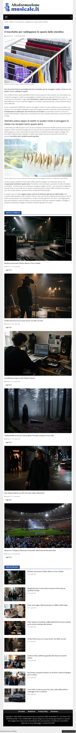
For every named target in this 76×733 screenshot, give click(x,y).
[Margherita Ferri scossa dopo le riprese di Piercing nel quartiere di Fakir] (14, 594)
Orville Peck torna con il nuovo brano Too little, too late (23, 321)
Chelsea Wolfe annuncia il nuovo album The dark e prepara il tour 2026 (29, 436)
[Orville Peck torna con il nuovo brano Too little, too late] (38, 296)
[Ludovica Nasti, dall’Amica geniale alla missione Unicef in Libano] (14, 662)
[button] (71, 17)
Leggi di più (8, 270)
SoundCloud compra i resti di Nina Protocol (19, 378)
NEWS (6, 27)
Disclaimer (54, 711)
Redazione (31, 711)
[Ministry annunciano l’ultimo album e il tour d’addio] (38, 238)
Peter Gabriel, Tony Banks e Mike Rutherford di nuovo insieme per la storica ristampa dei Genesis (49, 623)
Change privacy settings (69, 731)
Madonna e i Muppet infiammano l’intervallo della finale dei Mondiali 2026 (30, 550)
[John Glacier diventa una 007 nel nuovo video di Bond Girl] (38, 468)
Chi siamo (21, 711)
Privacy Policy (43, 711)
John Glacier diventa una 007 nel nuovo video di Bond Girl (24, 493)
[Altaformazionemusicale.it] (22, 7)
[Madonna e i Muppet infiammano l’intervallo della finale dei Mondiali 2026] (38, 525)
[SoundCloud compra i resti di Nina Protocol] (38, 353)
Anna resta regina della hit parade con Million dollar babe (48, 605)
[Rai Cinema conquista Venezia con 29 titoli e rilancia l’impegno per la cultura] (14, 678)
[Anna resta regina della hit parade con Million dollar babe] (14, 611)
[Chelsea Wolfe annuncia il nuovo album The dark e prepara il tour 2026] (38, 410)
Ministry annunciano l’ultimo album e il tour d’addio (22, 263)
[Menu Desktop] (6, 17)
